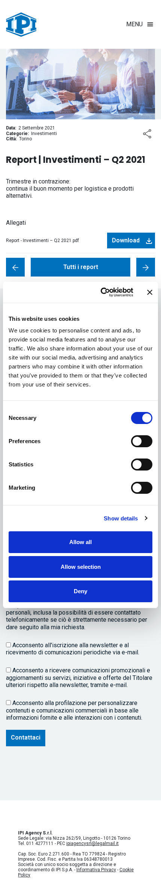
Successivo (15, 267)
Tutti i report (80, 267)
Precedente (145, 267)
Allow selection (81, 567)
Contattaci (25, 737)
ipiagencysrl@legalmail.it (92, 843)
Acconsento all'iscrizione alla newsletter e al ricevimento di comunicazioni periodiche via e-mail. (72, 649)
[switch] (141, 441)
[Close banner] (149, 292)
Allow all (80, 542)
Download (126, 240)
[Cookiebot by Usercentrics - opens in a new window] (101, 292)
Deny (80, 591)
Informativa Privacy (96, 869)
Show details (121, 518)
